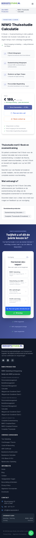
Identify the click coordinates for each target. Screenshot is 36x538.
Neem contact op (19, 119)
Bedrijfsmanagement (8, 383)
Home (3, 469)
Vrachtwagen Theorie (8, 442)
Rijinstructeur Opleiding (9, 461)
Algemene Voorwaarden (9, 488)
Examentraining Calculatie (13, 212)
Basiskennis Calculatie (8, 455)
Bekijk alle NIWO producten (11, 374)
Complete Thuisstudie (8, 429)
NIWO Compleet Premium (9, 426)
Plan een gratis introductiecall (19, 309)
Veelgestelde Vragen (8, 479)
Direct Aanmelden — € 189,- (19, 107)
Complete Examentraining (10, 420)
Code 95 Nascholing (8, 445)
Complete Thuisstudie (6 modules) (16, 216)
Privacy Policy (6, 485)
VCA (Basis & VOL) (7, 458)
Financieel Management (9, 386)
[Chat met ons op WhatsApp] (31, 533)
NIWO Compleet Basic (8, 423)
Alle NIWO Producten (5, 10)
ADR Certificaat (6, 448)
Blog (3, 472)
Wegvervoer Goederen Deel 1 (11, 391)
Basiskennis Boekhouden (10, 452)
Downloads (5, 492)
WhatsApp (19, 313)
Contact (4, 475)
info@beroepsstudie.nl (11, 510)
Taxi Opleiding (6, 439)
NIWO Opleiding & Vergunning (12, 371)
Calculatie (5, 388)
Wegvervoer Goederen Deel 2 (11, 394)
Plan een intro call (19, 113)
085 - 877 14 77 (9, 507)
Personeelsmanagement (9, 380)
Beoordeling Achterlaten (9, 482)
